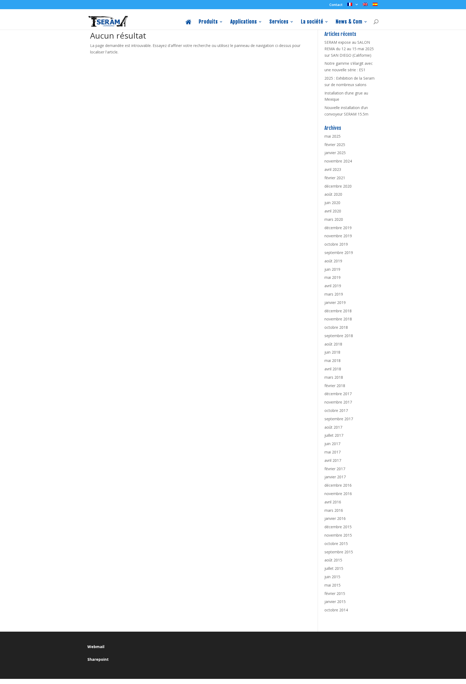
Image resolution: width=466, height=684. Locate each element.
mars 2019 (333, 294)
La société (312, 22)
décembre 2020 (338, 186)
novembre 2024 (338, 161)
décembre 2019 (338, 227)
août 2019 (333, 260)
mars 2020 (333, 219)
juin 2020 (332, 202)
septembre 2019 (338, 252)
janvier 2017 (335, 476)
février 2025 (334, 144)
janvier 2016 (335, 518)
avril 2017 (332, 460)
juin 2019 (332, 269)
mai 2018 (332, 360)
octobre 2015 (336, 543)
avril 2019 (332, 285)
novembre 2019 (338, 235)
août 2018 (333, 344)
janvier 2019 (335, 302)
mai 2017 (332, 452)
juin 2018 (332, 352)
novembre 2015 (338, 535)
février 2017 (334, 468)
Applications (243, 22)
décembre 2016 (338, 485)
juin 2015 (332, 576)
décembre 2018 (338, 310)
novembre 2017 (338, 402)
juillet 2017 (333, 435)
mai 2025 (332, 136)
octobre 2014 (336, 609)
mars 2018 (333, 377)
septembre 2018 (338, 335)
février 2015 (334, 593)
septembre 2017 (338, 418)
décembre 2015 (338, 526)
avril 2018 (332, 368)
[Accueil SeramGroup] (189, 24)
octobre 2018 (336, 327)
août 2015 (333, 560)
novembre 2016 (338, 493)
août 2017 (333, 427)
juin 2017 (332, 443)
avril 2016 (332, 501)
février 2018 (334, 385)
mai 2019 (332, 277)
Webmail (95, 646)
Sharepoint (98, 659)
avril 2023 (332, 169)
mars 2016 (333, 510)
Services (279, 22)
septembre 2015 (338, 551)
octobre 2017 (336, 410)
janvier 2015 (335, 601)
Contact (335, 5)
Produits (208, 22)
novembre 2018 (338, 318)
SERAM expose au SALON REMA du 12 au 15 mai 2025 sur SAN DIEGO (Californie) (349, 49)
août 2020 (333, 194)
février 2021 (334, 177)
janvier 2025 (335, 152)
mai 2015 (332, 585)
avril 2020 (332, 211)
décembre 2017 (338, 393)
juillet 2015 (333, 568)
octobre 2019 (336, 244)
